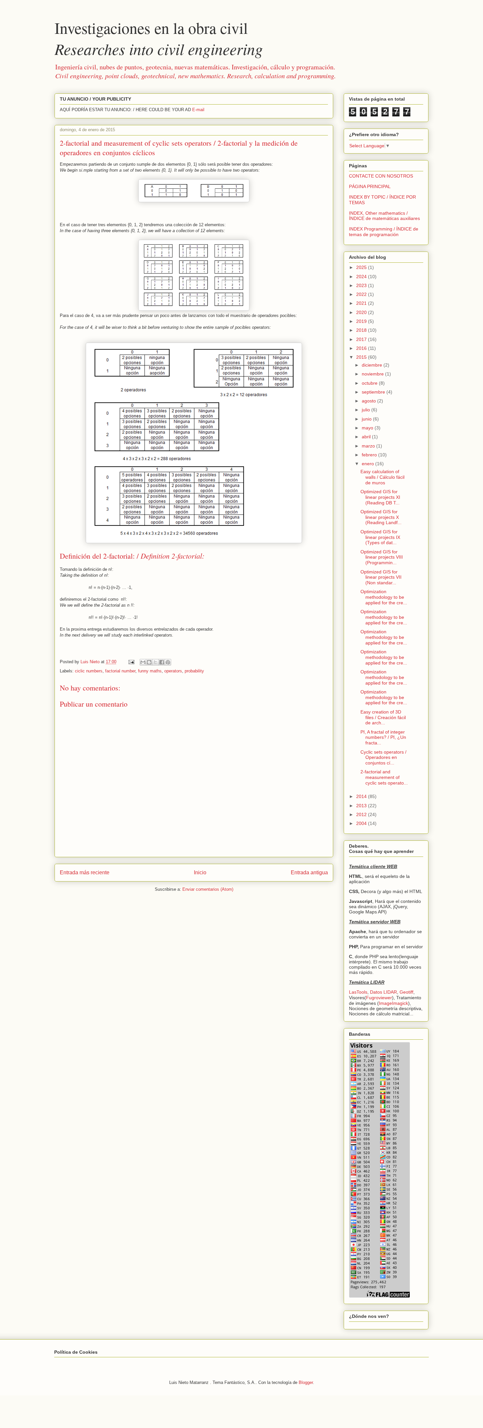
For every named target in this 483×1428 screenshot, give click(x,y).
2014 (362, 796)
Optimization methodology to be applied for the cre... (383, 597)
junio (367, 419)
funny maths (150, 670)
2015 (362, 357)
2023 (362, 285)
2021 (362, 303)
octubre (370, 383)
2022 (362, 294)
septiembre (374, 392)
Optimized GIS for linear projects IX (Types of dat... (380, 537)
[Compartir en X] (155, 662)
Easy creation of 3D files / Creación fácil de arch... (383, 717)
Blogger (306, 1382)
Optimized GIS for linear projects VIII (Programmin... (381, 557)
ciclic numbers (89, 670)
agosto (369, 400)
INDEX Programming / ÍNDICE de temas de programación (383, 231)
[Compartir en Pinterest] (168, 662)
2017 (362, 339)
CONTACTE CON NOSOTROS (381, 176)
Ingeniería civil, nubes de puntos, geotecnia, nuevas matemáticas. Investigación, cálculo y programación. (195, 71)
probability (194, 670)
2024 (362, 276)
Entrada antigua (309, 872)
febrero (370, 454)
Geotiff (406, 992)
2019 (362, 321)
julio (366, 409)
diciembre (372, 365)
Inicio (200, 872)
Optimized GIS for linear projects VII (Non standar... (381, 577)
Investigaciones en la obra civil (159, 38)
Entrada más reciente (84, 872)
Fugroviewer (379, 997)
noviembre (373, 373)
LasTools (358, 992)
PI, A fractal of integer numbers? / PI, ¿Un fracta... (383, 737)
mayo (368, 427)
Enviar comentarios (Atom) (207, 889)
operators (173, 670)
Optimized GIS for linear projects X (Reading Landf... (381, 517)
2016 (362, 348)
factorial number (120, 670)
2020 (362, 312)
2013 (362, 805)
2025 (362, 267)
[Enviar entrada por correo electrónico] (131, 661)
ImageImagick (393, 1003)
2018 (362, 330)
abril (367, 436)
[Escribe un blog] (149, 662)
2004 (362, 823)
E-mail (198, 109)
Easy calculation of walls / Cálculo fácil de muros (382, 477)
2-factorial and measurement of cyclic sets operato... (384, 777)
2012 (362, 814)
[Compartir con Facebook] (161, 662)
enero (368, 463)
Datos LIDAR (383, 992)
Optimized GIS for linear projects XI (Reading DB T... (380, 497)
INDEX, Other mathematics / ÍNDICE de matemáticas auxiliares (384, 215)
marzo (369, 445)
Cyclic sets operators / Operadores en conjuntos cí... (383, 757)
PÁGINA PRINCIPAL (370, 186)
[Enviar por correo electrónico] (143, 662)
